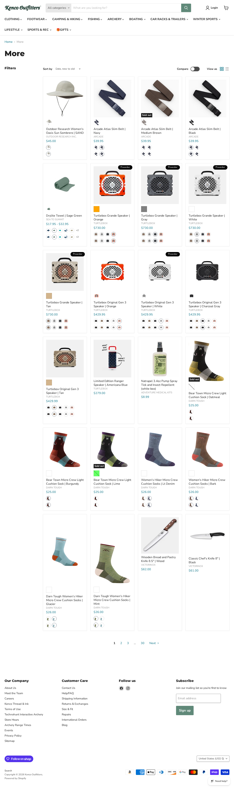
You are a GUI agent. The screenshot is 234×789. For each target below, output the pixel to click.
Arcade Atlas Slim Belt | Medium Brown (157, 131)
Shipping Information (75, 698)
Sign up (185, 710)
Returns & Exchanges (75, 704)
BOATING (136, 19)
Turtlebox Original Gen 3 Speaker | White (157, 304)
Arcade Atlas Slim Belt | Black (204, 131)
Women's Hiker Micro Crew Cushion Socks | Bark (207, 482)
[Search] (186, 8)
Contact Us (68, 688)
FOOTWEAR (36, 19)
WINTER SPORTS (205, 19)
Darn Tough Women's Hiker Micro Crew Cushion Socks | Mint (112, 600)
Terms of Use (13, 709)
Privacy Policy (13, 735)
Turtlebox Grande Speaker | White (207, 218)
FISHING (94, 19)
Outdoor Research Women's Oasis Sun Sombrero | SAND (65, 131)
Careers (9, 698)
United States (211, 758)
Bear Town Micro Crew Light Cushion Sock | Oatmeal (207, 395)
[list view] (226, 68)
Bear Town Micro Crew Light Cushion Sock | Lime (112, 482)
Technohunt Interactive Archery (24, 714)
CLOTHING (12, 19)
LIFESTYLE (12, 30)
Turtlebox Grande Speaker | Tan (64, 304)
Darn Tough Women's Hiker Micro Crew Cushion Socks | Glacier (64, 600)
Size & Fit (67, 709)
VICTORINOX (148, 565)
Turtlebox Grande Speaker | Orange (112, 218)
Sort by (47, 69)
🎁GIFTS (62, 30)
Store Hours (12, 720)
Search (8, 770)
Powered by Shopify (15, 778)
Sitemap (10, 741)
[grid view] (221, 68)
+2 (77, 230)
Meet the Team (14, 693)
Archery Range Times (18, 725)
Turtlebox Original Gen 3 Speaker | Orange (110, 304)
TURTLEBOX (100, 223)
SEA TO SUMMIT (55, 219)
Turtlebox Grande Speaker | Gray (159, 218)
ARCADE (98, 136)
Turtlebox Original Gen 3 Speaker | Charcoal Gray (205, 304)
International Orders (74, 720)
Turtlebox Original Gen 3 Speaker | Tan (62, 391)
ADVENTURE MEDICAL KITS (156, 392)
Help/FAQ (68, 693)
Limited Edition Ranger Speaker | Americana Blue (111, 383)
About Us (10, 688)
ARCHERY (114, 19)
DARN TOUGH (196, 401)
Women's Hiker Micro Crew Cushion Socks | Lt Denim (159, 482)
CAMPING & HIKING (66, 19)
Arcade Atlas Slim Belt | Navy (109, 131)
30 (142, 643)
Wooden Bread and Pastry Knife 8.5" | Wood (158, 559)
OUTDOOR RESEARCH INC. (61, 136)
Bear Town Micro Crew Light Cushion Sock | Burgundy (65, 482)
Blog (64, 725)
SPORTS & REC (38, 30)
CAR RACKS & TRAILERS (168, 19)
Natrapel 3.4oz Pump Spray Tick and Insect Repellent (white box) (159, 385)
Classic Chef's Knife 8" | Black (204, 560)
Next (152, 643)
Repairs (66, 714)
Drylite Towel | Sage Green (64, 216)
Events (9, 730)
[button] (48, 147)
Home (9, 41)
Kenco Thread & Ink (17, 704)
